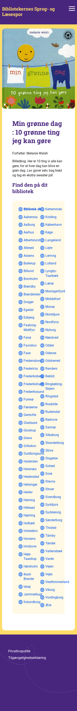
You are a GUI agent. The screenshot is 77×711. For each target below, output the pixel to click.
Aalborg (29, 225)
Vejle (48, 574)
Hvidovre (30, 546)
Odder (49, 345)
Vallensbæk (53, 551)
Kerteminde (53, 209)
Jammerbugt (33, 594)
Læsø (49, 283)
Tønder (50, 543)
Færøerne (30, 407)
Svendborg (53, 497)
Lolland (50, 263)
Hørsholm (31, 566)
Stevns (50, 481)
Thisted (50, 528)
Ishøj (27, 587)
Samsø (50, 427)
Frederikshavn (34, 384)
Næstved (51, 337)
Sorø (48, 474)
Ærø (48, 605)
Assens (29, 256)
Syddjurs (51, 505)
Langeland (53, 240)
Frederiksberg (33, 376)
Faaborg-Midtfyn (30, 327)
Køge (49, 232)
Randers (51, 368)
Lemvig (50, 256)
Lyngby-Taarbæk (51, 273)
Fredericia (31, 368)
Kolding (50, 217)
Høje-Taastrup (30, 556)
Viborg (50, 590)
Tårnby (50, 536)
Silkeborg (52, 435)
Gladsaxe (30, 423)
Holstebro (31, 531)
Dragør (28, 302)
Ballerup (30, 263)
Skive (49, 450)
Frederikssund (34, 392)
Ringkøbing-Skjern (54, 386)
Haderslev (31, 461)
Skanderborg (54, 443)
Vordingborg (54, 597)
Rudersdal (52, 412)
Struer (49, 489)
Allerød (29, 248)
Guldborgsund (34, 453)
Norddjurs (52, 314)
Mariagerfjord (55, 291)
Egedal (28, 310)
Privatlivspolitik (19, 651)
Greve (28, 438)
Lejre (48, 248)
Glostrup (30, 430)
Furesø (28, 399)
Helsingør (30, 484)
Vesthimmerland (57, 582)
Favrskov (30, 345)
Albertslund (32, 240)
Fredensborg (33, 361)
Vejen (49, 566)
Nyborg (50, 330)
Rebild (49, 376)
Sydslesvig (53, 512)
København (53, 225)
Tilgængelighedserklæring (27, 658)
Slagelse (51, 458)
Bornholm (31, 279)
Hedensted (31, 477)
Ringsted (51, 396)
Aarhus (29, 232)
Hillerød (29, 508)
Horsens (30, 539)
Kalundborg (32, 602)
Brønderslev (32, 294)
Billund (29, 271)
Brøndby (30, 286)
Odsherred (52, 361)
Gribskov (30, 446)
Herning (29, 500)
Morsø (50, 307)
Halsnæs (30, 469)
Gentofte (30, 415)
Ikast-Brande (29, 576)
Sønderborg (53, 520)
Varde (49, 559)
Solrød (50, 466)
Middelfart (52, 299)
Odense (50, 353)
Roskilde (51, 404)
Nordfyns (52, 322)
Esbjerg (29, 317)
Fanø (27, 337)
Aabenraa (31, 217)
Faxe (27, 353)
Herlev (28, 492)
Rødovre (51, 420)
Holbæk (29, 523)
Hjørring (29, 515)
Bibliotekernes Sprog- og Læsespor (28, 11)
